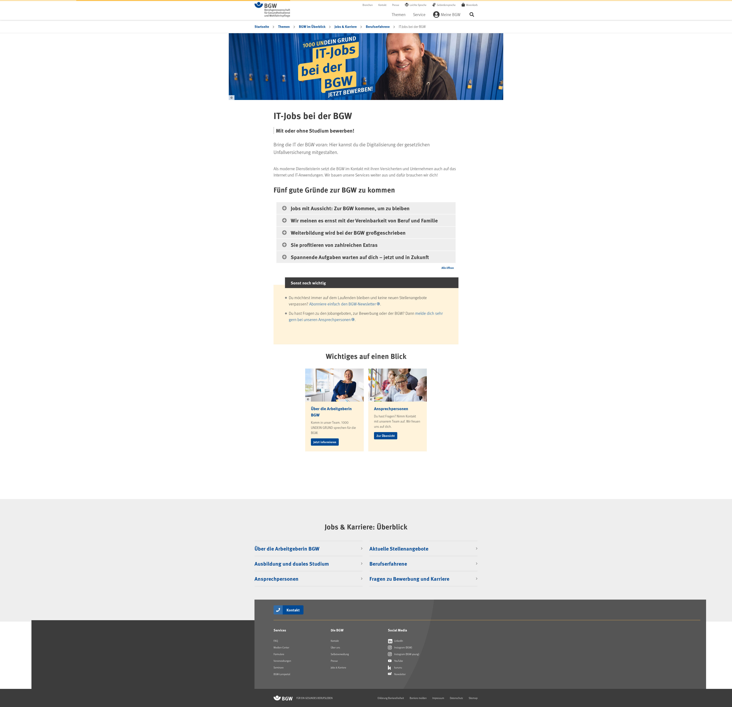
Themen (398, 14)
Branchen (368, 5)
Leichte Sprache (418, 5)
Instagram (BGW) (403, 647)
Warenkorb (472, 5)
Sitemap (473, 698)
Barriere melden (418, 698)
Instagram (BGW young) (406, 654)
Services (280, 630)
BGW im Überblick (312, 26)
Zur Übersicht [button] (385, 435)
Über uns (335, 647)
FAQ (276, 641)
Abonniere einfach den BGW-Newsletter (342, 304)
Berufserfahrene (378, 26)
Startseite (261, 26)
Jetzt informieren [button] (324, 442)
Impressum (438, 698)
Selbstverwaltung (340, 654)
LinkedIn (398, 641)
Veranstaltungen (282, 661)
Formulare (279, 654)
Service (419, 14)
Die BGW (337, 630)
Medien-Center (281, 647)
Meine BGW (450, 14)
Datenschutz (456, 698)
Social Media (397, 630)
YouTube (398, 661)
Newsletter (400, 674)
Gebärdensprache (446, 5)
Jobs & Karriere (346, 26)
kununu (398, 667)
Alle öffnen (447, 268)
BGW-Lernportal (282, 674)
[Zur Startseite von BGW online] (272, 9)
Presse (395, 5)
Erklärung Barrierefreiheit (391, 698)
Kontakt (382, 5)
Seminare (279, 667)
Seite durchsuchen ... (472, 14)
